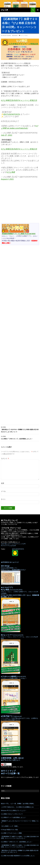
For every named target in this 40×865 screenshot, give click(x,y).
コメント (5, 458)
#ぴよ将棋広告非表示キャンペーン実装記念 (19, 100)
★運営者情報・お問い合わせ (12, 758)
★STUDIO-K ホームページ (10, 562)
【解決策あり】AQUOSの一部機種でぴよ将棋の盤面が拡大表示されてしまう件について (20, 429)
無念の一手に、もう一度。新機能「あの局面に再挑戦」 (18, 803)
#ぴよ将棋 (11, 172)
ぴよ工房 (4, 10)
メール (3, 491)
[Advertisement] (20, 202)
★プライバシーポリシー (10, 760)
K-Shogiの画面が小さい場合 (9, 829)
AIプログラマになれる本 (8, 545)
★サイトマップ (8, 771)
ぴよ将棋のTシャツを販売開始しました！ (13, 817)
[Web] (20, 589)
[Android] (27, 234)
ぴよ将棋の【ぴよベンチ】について (12, 814)
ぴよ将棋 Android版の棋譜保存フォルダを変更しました (18, 855)
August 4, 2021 (7, 179)
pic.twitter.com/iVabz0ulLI (17, 128)
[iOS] (33, 234)
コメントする (23, 35)
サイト (3, 499)
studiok (15, 35)
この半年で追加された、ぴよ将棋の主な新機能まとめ (17, 807)
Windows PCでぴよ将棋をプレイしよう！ (13, 810)
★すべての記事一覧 (10, 773)
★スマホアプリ (7, 587)
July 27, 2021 (6, 135)
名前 (2, 483)
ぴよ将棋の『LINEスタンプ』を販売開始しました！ (17, 437)
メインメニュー (37, 10)
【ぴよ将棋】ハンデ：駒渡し (10, 826)
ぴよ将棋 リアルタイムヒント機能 (11, 833)
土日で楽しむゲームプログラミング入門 (13, 544)
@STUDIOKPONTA (11, 114)
